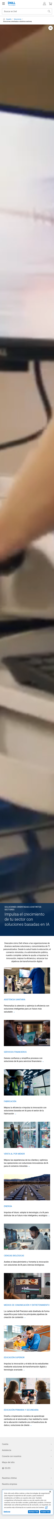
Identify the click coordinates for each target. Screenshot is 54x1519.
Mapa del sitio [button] (8, 1462)
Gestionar (7, 1512)
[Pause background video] (50, 28)
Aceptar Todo (45, 1512)
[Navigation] (4, 3)
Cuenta (5, 1444)
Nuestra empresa (9, 1484)
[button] (44, 3)
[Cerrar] (50, 1491)
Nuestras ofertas (9, 1478)
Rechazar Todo (33, 1512)
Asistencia (6, 1450)
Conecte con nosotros (11, 1456)
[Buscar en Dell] (49, 11)
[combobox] (27, 11)
